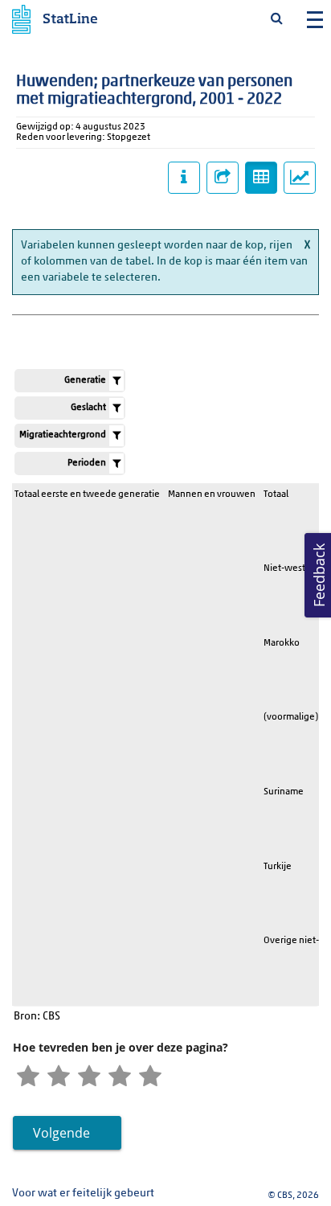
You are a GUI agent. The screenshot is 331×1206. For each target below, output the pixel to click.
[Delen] (222, 178)
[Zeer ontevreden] (28, 1077)
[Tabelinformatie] (184, 178)
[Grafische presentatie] (300, 178)
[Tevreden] (119, 1077)
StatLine (70, 20)
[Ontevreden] (58, 1077)
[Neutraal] (89, 1077)
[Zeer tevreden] (150, 1077)
